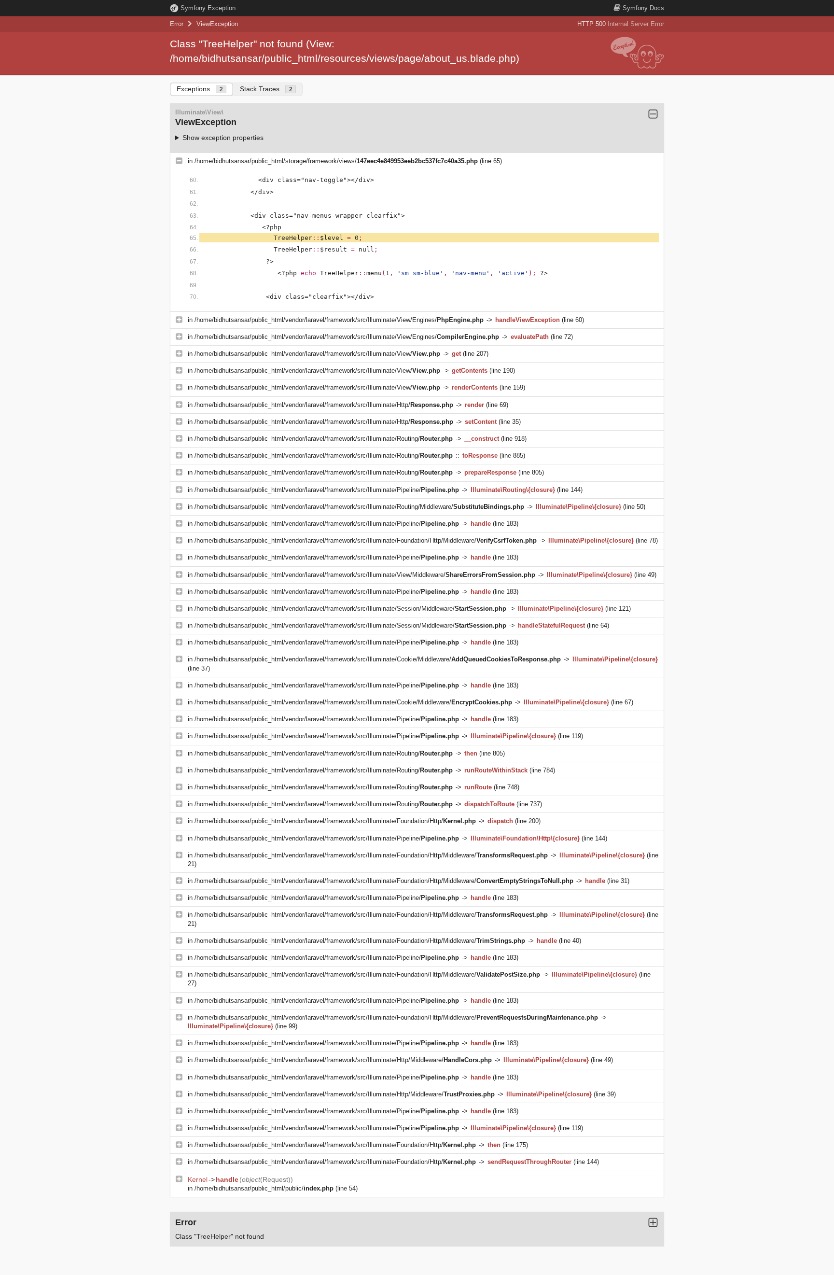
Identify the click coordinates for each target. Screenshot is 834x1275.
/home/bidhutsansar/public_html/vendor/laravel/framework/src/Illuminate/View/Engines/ (339, 319)
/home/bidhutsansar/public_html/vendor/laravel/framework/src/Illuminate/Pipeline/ (327, 489)
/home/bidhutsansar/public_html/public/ (264, 1188)
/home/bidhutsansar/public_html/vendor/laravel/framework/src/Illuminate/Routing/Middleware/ (359, 506)
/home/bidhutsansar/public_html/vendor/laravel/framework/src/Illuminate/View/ (317, 353)
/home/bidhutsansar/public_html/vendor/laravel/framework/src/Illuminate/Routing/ (324, 438)
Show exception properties (223, 137)
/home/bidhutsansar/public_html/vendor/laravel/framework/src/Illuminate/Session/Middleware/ (350, 608)
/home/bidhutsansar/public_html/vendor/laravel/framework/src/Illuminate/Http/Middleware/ (343, 1060)
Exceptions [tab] (200, 89)
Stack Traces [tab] (266, 89)
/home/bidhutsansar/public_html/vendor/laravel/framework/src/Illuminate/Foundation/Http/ (335, 821)
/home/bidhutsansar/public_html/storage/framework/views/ (336, 161)
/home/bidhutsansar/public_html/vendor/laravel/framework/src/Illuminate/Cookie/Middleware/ (378, 659)
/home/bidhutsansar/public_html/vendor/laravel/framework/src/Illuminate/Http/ (324, 404)
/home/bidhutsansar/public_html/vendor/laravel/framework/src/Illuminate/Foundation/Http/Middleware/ (366, 540)
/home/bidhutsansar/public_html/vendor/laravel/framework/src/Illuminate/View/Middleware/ (365, 574)
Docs (643, 8)
